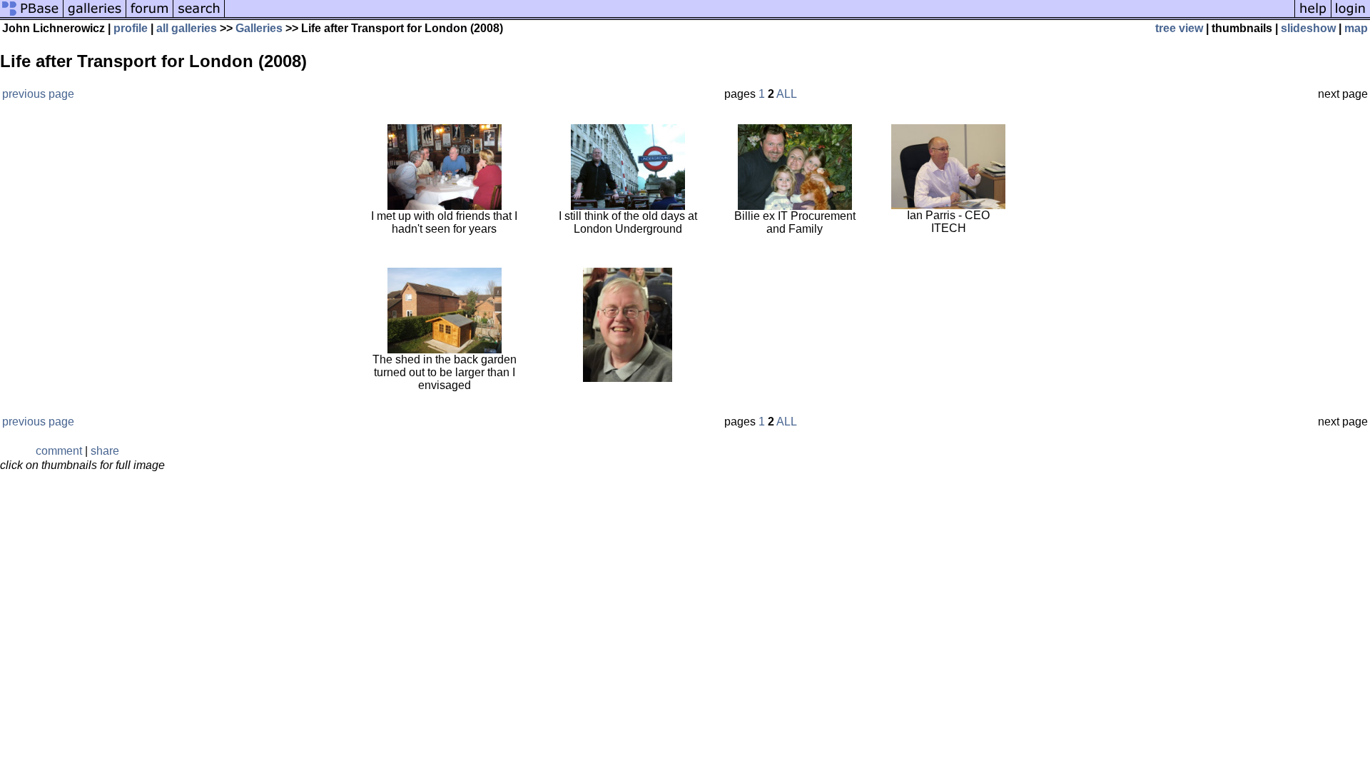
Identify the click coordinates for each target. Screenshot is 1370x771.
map (1356, 28)
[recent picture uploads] (95, 16)
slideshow (1308, 28)
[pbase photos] (32, 16)
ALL (786, 94)
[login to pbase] (1350, 16)
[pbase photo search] (199, 16)
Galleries (259, 28)
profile (130, 28)
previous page (38, 94)
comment (59, 451)
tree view (1179, 28)
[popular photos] (759, 16)
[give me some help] (1312, 16)
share (105, 451)
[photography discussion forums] (149, 16)
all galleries (186, 28)
